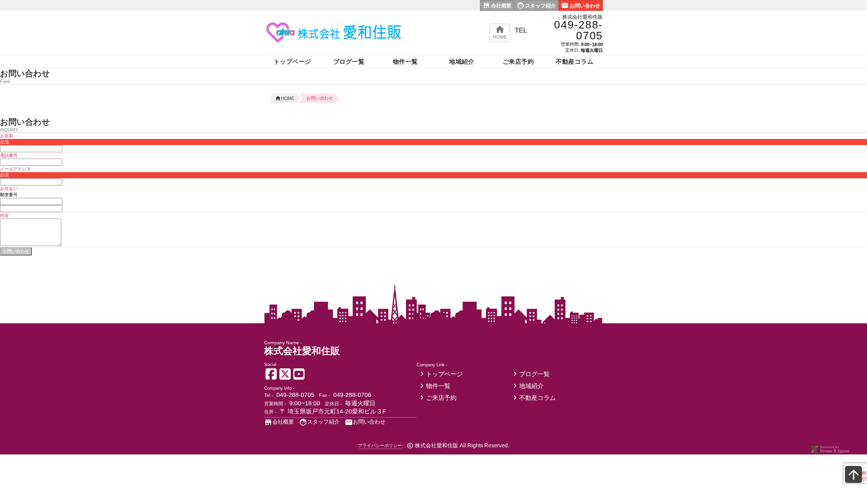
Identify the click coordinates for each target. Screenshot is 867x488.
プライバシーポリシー (380, 445)
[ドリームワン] (829, 451)
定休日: (572, 50)
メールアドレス (15, 168)
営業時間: (570, 44)
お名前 (6, 135)
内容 (4, 215)
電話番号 (9, 155)
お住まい (9, 188)
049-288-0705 (295, 394)
